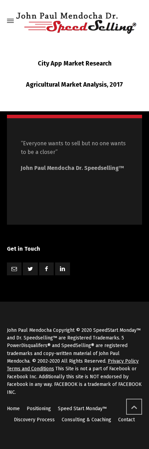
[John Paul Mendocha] (76, 21)
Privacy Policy (123, 361)
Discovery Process (34, 420)
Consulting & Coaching (86, 420)
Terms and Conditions (30, 369)
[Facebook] (46, 268)
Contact (126, 420)
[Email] (14, 268)
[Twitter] (30, 268)
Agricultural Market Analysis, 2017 (74, 84)
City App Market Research (75, 63)
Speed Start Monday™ (82, 409)
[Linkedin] (62, 268)
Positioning (39, 409)
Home (13, 409)
